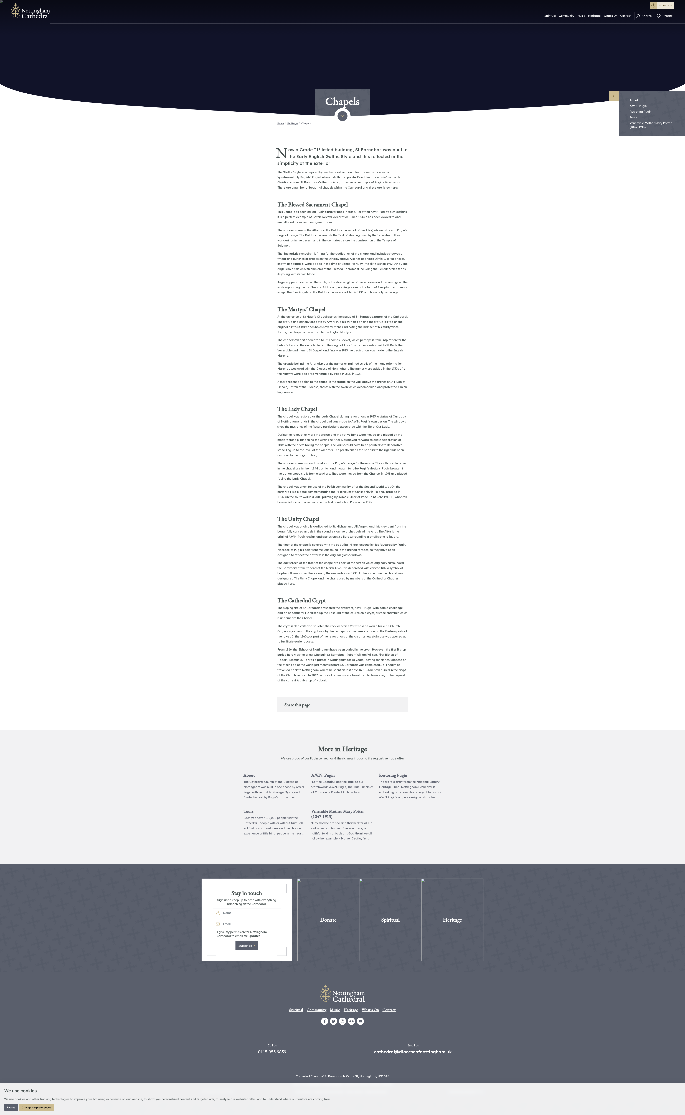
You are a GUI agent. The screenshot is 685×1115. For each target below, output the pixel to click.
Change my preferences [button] (36, 1107)
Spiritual (550, 16)
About (634, 100)
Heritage (594, 16)
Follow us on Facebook (324, 1021)
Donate (667, 16)
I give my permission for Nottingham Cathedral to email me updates (242, 934)
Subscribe (245, 946)
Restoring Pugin (640, 111)
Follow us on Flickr (351, 1021)
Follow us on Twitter (333, 1021)
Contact (625, 16)
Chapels (306, 123)
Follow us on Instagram (342, 1021)
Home (280, 123)
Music (581, 16)
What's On (610, 16)
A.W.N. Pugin (638, 106)
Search (647, 16)
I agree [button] (11, 1107)
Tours (633, 117)
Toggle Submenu (614, 96)
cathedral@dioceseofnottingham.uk (413, 1051)
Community (566, 16)
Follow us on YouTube (360, 1021)
